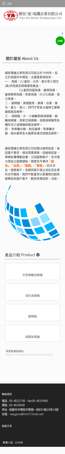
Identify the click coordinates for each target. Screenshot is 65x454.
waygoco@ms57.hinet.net (27, 414)
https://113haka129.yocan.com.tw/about (29, 354)
